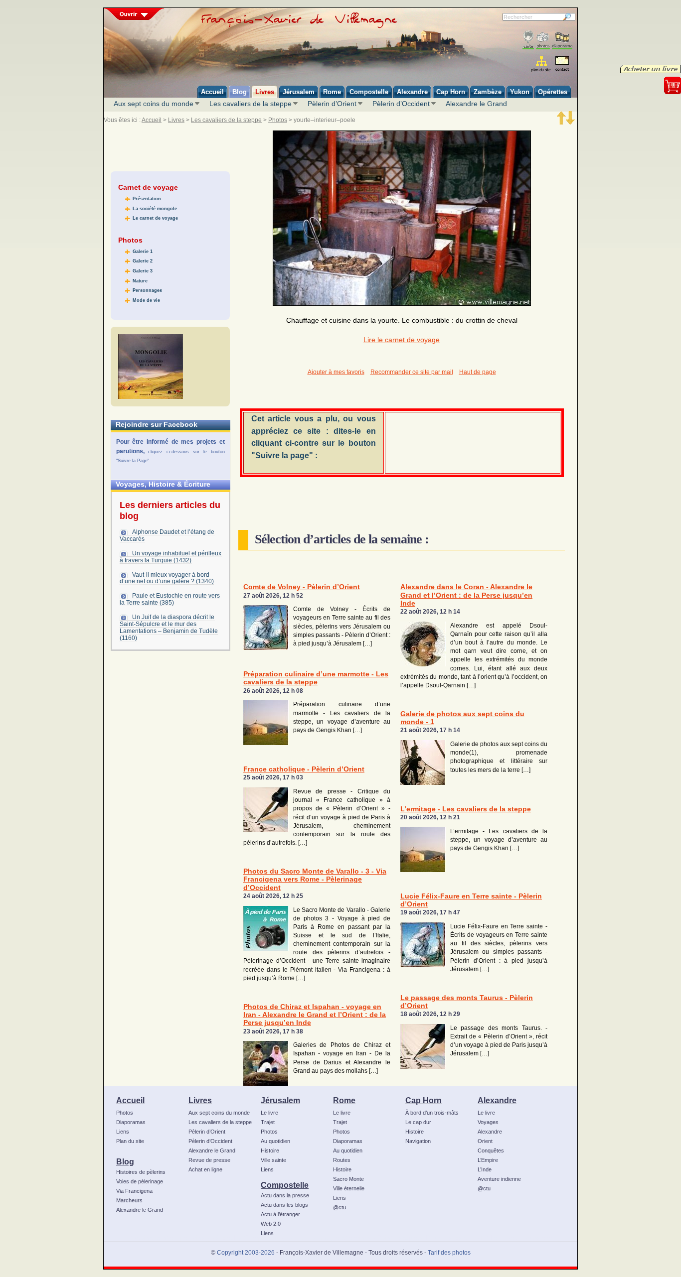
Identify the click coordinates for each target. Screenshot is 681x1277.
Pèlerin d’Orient (332, 104)
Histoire (270, 1150)
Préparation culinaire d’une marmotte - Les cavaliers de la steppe (315, 678)
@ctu (339, 1207)
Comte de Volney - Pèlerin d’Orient (301, 587)
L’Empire (488, 1160)
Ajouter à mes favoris (336, 372)
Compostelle (285, 1184)
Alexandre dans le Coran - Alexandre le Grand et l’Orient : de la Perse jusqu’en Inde (466, 595)
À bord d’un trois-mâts (432, 1113)
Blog (125, 1161)
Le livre (269, 1113)
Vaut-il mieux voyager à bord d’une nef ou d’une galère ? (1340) (167, 578)
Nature (140, 280)
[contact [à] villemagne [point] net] (561, 65)
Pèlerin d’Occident (401, 104)
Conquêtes (491, 1150)
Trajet (268, 1122)
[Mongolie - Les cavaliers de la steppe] (150, 366)
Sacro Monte (348, 1179)
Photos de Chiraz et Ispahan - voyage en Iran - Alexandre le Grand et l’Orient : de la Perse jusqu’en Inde (314, 1015)
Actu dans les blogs (284, 1205)
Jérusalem (280, 1100)
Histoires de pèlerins (141, 1172)
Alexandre (497, 1100)
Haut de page (477, 372)
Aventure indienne (499, 1179)
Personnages (147, 290)
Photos (277, 120)
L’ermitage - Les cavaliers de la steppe (465, 809)
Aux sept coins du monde (153, 104)
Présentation (147, 198)
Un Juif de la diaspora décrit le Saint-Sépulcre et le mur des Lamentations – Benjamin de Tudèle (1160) (169, 627)
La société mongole (155, 208)
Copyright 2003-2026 (246, 1252)
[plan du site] (541, 64)
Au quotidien (275, 1141)
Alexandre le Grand (476, 104)
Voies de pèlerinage (139, 1181)
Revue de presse (209, 1160)
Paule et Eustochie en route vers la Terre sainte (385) (170, 599)
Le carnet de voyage (155, 218)
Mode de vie (146, 300)
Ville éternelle (348, 1188)
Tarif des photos (449, 1252)
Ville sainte (273, 1160)
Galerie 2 (143, 260)
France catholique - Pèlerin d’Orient (303, 769)
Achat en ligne (205, 1169)
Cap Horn (423, 1100)
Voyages (488, 1122)
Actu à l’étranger (280, 1214)
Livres (176, 120)
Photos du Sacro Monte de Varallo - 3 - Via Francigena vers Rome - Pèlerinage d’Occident (314, 880)
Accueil (152, 120)
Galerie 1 (143, 251)
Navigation (418, 1141)
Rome (344, 1100)
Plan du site (130, 1141)
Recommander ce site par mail (411, 372)
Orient (485, 1141)
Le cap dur (418, 1122)
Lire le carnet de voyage (401, 340)
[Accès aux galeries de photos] (543, 40)
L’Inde (485, 1169)
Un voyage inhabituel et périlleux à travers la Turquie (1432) (170, 556)
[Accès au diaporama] (562, 40)
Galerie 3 (143, 270)
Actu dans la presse (285, 1195)
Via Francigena (134, 1191)
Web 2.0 (271, 1224)
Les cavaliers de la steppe (250, 104)
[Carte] (528, 40)
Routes (341, 1160)
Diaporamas (131, 1122)
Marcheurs (129, 1200)
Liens (122, 1132)
